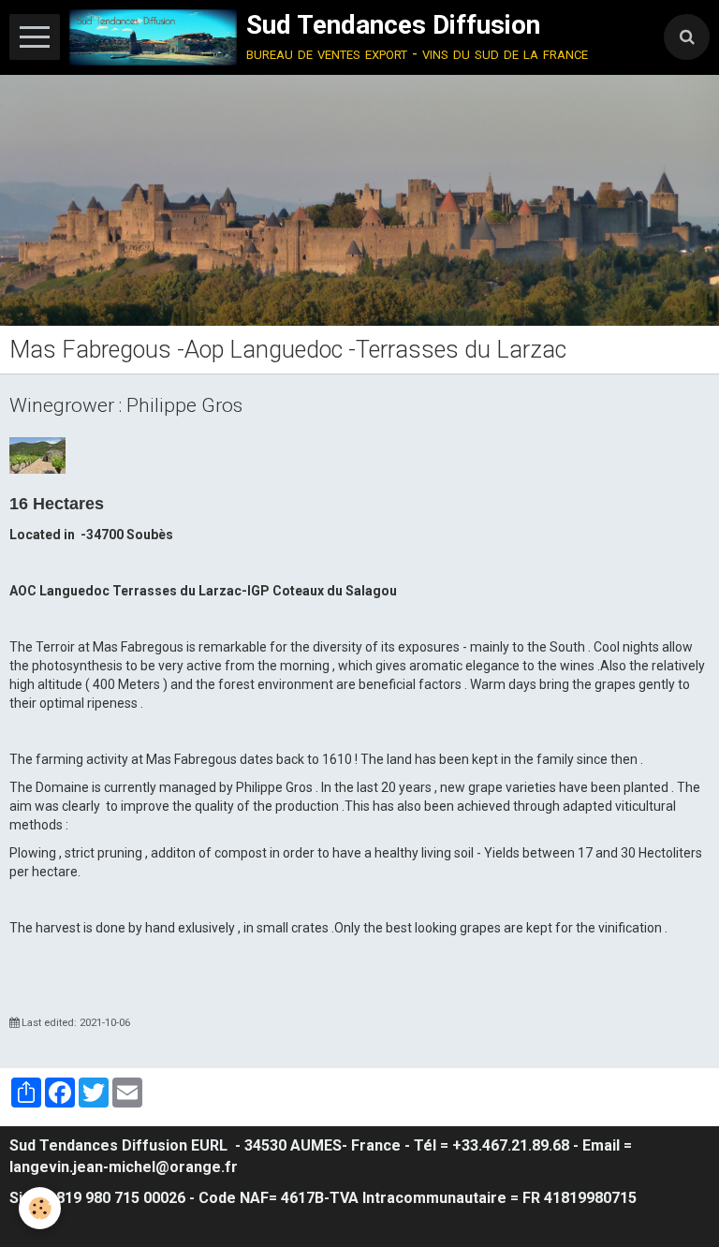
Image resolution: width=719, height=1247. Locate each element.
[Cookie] (40, 1208)
